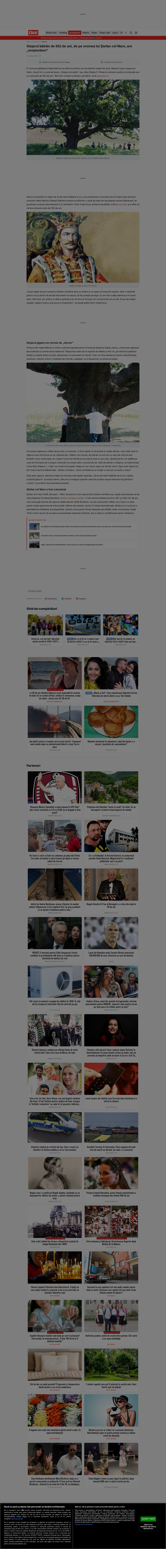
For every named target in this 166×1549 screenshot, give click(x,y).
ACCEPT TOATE (148, 1519)
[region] (83, 1526)
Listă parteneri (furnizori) (84, 1524)
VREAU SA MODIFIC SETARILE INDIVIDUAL (148, 1527)
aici (19, 1535)
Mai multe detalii (17, 1519)
